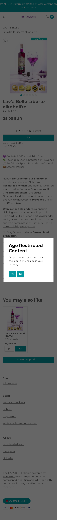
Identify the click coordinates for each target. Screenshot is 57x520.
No (21, 274)
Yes (12, 274)
